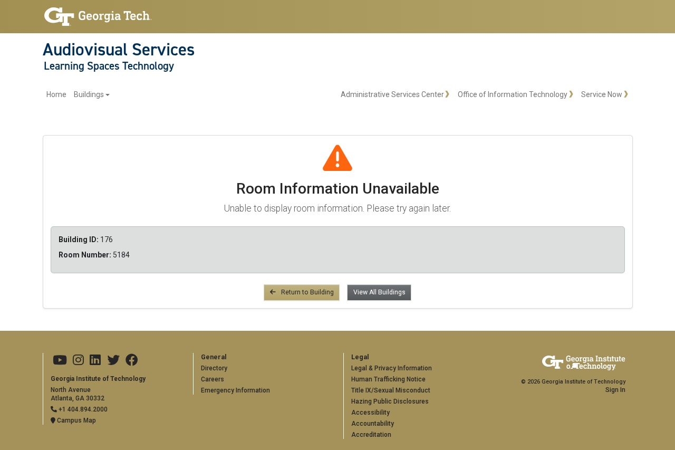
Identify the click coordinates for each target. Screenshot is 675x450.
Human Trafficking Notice (388, 379)
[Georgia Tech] (98, 16)
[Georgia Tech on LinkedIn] (95, 360)
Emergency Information (235, 390)
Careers (212, 379)
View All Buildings (379, 292)
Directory (214, 368)
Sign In (615, 390)
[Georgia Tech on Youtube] (60, 360)
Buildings (89, 94)
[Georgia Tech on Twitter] (113, 360)
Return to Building (306, 292)
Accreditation (371, 434)
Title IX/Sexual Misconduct (390, 390)
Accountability (372, 423)
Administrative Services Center (392, 94)
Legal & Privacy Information (391, 368)
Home (56, 94)
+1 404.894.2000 (82, 409)
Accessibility (370, 412)
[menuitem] (78, 94)
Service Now (601, 94)
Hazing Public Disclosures (390, 401)
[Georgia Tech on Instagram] (78, 360)
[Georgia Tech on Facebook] (132, 360)
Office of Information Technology (512, 94)
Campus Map (75, 420)
